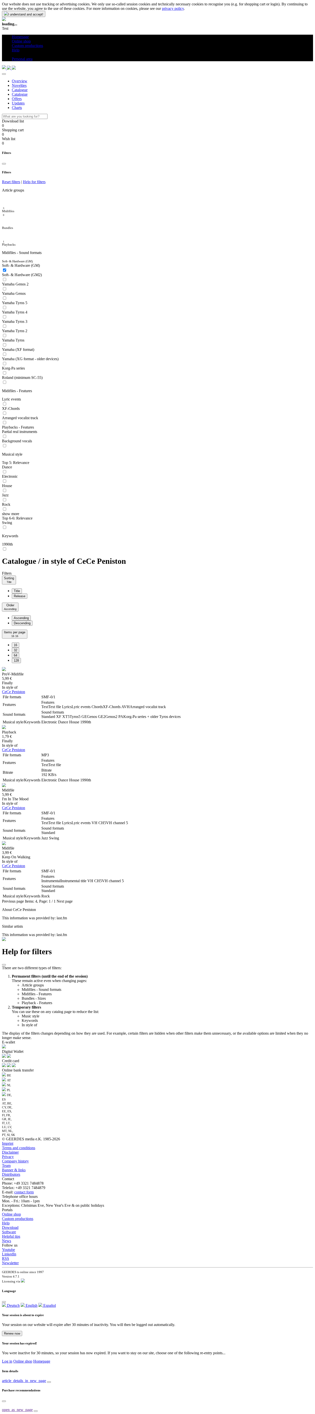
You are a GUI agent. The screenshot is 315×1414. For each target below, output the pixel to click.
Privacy (8, 1157)
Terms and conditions (18, 1148)
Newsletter (10, 1263)
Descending (22, 623)
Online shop (11, 1214)
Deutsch (13, 1305)
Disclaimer (10, 1152)
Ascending (21, 618)
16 (15, 645)
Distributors (11, 1174)
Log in (7, 1361)
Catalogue (20, 90)
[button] (14, 54)
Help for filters (34, 182)
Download (10, 1227)
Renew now (12, 1333)
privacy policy (173, 8)
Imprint (7, 1143)
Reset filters (11, 182)
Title (17, 591)
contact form (24, 1192)
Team (6, 1165)
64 (15, 655)
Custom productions (17, 1219)
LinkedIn (9, 1254)
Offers (17, 99)
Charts (17, 107)
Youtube (8, 1250)
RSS (5, 1258)
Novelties (19, 85)
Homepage (41, 1361)
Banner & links (14, 1170)
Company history (15, 1161)
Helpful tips (11, 1236)
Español (49, 1305)
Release (19, 596)
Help (6, 1223)
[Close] (4, 74)
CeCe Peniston (13, 692)
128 (16, 660)
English (31, 1305)
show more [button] (10, 514)
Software (9, 1232)
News (6, 1241)
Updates (18, 103)
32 (15, 650)
